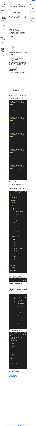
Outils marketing (3, 48)
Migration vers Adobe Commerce (3, 17)
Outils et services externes (3, 53)
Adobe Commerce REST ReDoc (13, 376)
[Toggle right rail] (29, 2)
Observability (2, 37)
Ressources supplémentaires (31, 24)
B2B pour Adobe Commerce (2, 51)
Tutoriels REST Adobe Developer (13, 375)
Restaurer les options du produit (32, 22)
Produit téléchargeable (3, 25)
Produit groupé (11, 374)
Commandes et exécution (2, 50)
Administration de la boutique (3, 42)
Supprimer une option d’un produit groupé (32, 20)
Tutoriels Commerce (3, 10)
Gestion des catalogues (2, 45)
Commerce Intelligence (2, 55)
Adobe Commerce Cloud (3, 12)
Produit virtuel (3, 23)
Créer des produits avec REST (32, 15)
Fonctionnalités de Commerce (4, 19)
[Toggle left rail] (6, 2)
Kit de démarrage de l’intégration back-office (3, 34)
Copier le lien (34, 8)
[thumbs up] (18, 425)
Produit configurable (4, 28)
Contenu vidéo (31, 13)
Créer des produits (3, 20)
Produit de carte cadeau (3, 31)
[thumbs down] (20, 425)
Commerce (15, 4)
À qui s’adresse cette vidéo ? (32, 11)
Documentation (11, 4)
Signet (31, 8)
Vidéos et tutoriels (19, 4)
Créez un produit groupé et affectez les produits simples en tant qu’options (32, 18)
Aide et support (2, 40)
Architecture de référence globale (3, 39)
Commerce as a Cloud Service (3, 15)
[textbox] (3, 6)
